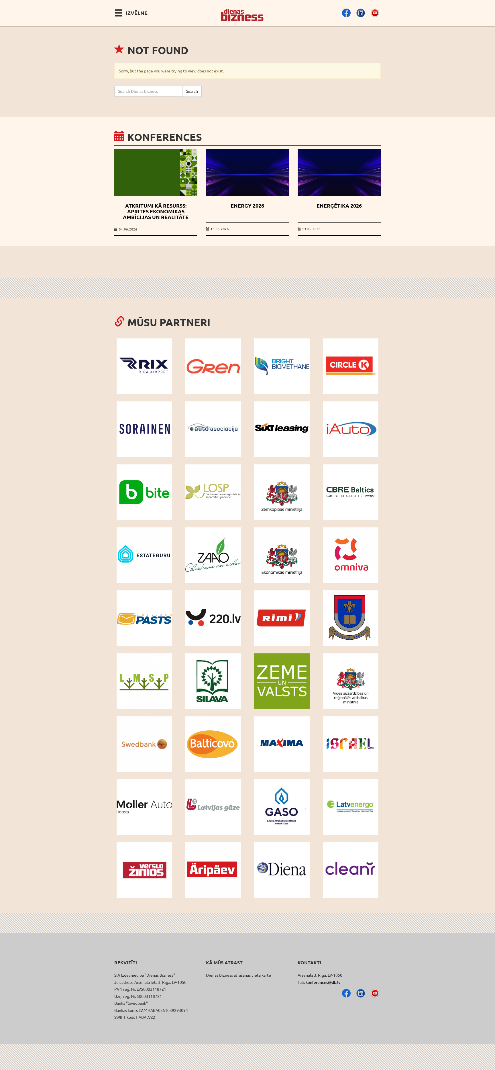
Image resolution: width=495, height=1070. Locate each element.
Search (192, 91)
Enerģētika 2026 (339, 205)
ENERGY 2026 (247, 205)
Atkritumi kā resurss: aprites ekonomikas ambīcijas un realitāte (155, 211)
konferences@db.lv (323, 982)
